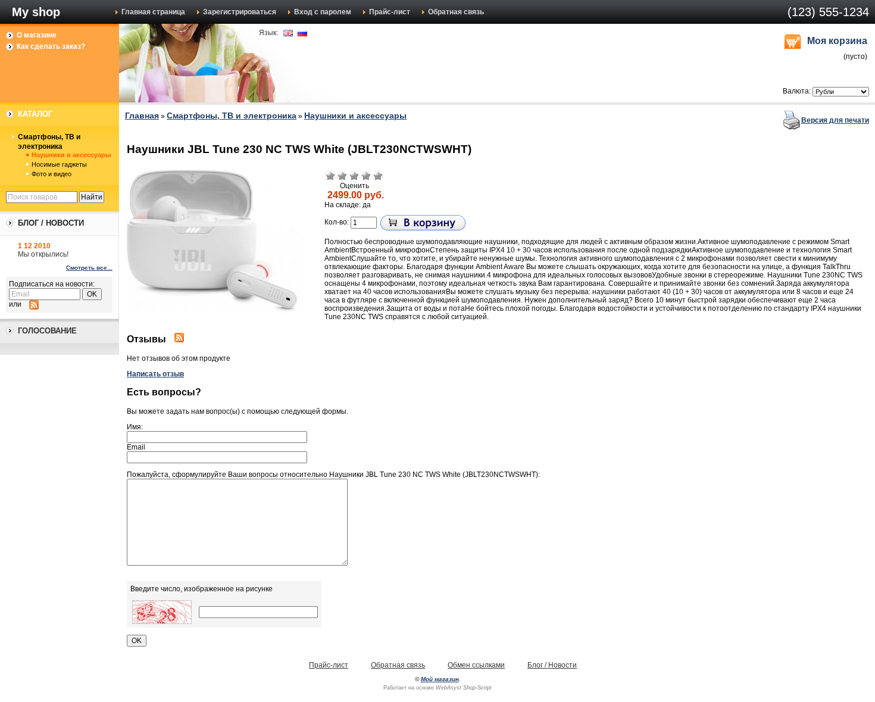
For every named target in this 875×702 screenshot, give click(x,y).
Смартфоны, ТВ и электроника (49, 142)
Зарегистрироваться (239, 12)
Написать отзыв (155, 374)
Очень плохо (330, 176)
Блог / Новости (552, 665)
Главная (142, 115)
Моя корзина (837, 41)
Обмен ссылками (476, 665)
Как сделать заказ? (51, 46)
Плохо (342, 176)
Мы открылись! (43, 254)
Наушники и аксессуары (71, 154)
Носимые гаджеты (59, 164)
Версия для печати (835, 120)
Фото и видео (51, 173)
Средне (354, 176)
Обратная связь (456, 12)
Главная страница (153, 12)
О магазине (37, 35)
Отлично (378, 176)
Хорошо (366, 176)
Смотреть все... (89, 267)
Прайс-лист (389, 12)
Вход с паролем (322, 12)
